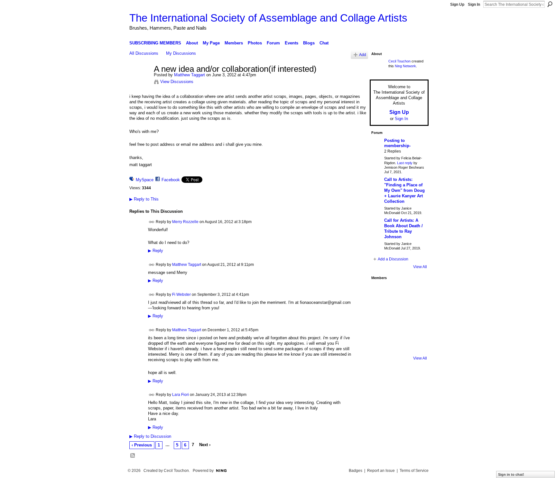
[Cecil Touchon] (414, 343)
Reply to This (144, 199)
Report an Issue (381, 470)
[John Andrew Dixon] (397, 291)
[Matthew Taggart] (139, 83)
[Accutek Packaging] (414, 326)
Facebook (171, 179)
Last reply (404, 163)
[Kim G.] (380, 309)
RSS (133, 456)
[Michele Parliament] (397, 343)
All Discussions (143, 53)
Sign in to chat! (511, 474)
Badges (355, 470)
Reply (155, 250)
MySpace (144, 179)
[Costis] (414, 291)
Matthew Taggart (189, 74)
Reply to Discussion (150, 436)
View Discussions (176, 81)
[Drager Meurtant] (380, 326)
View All (420, 267)
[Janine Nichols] (414, 309)
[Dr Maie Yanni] (397, 309)
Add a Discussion (393, 259)
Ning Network (405, 66)
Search (549, 4)
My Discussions (181, 53)
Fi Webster (181, 294)
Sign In (474, 4)
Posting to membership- (397, 143)
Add (362, 54)
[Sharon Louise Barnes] (380, 343)
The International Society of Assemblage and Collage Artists (268, 18)
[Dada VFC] (397, 326)
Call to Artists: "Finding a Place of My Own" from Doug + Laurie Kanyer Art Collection (404, 190)
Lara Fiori (180, 394)
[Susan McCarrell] (380, 291)
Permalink (152, 222)
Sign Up (457, 4)
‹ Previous (142, 445)
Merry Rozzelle (185, 221)
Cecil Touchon (399, 61)
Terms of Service (414, 470)
